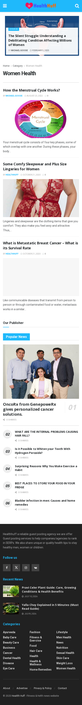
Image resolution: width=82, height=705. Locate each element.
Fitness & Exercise (36, 639)
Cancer (8, 652)
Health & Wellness (36, 663)
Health (34, 656)
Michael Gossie (19, 50)
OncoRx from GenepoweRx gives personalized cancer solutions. (29, 409)
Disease (14, 29)
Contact (62, 688)
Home (6, 65)
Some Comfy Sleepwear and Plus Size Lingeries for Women (35, 166)
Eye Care (9, 668)
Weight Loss (64, 663)
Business (9, 647)
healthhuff (12, 175)
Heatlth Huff (18, 695)
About (6, 688)
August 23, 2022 (34, 96)
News (59, 642)
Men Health (63, 637)
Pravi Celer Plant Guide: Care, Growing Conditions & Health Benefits (49, 589)
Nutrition (62, 647)
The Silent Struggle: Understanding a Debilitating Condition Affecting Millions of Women (40, 40)
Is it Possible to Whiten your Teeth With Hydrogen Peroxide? (42, 451)
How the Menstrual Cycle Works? (31, 90)
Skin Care (62, 658)
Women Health (34, 65)
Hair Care (36, 650)
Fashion (35, 632)
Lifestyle (62, 632)
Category (18, 65)
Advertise (22, 688)
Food (33, 645)
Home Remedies (41, 669)
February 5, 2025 (40, 50)
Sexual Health (65, 652)
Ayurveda (9, 632)
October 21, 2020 (31, 175)
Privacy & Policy (43, 688)
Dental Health (12, 658)
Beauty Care (11, 642)
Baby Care (9, 637)
